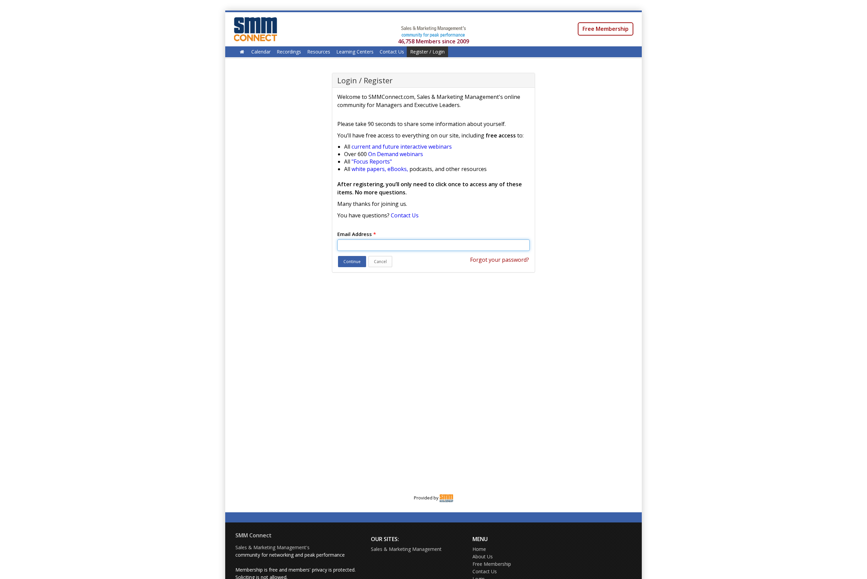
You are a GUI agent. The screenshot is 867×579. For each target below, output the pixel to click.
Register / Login (427, 51)
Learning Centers (355, 51)
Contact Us (392, 51)
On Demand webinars (395, 154)
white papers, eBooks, (380, 169)
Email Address (356, 234)
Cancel (380, 261)
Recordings (289, 51)
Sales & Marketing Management (406, 549)
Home (479, 549)
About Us (482, 556)
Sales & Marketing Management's (272, 547)
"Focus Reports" (372, 161)
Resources (318, 51)
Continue (352, 261)
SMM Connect (253, 535)
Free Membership (606, 29)
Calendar (261, 51)
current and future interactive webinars (402, 146)
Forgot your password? (499, 259)
